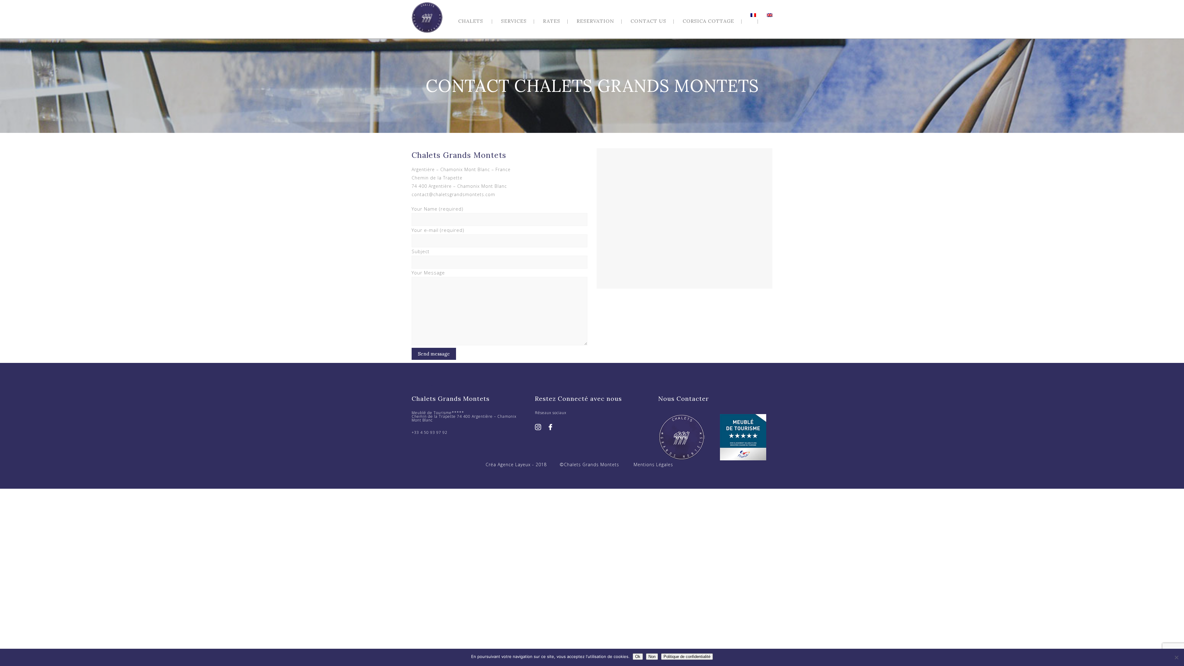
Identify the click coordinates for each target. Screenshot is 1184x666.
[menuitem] (757, 15)
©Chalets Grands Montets (589, 464)
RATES (551, 21)
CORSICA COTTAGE (708, 21)
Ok (637, 656)
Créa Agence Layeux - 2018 (516, 464)
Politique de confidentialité (687, 656)
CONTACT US (648, 21)
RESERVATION (595, 21)
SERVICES (514, 21)
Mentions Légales (653, 464)
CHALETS (470, 21)
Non (652, 656)
